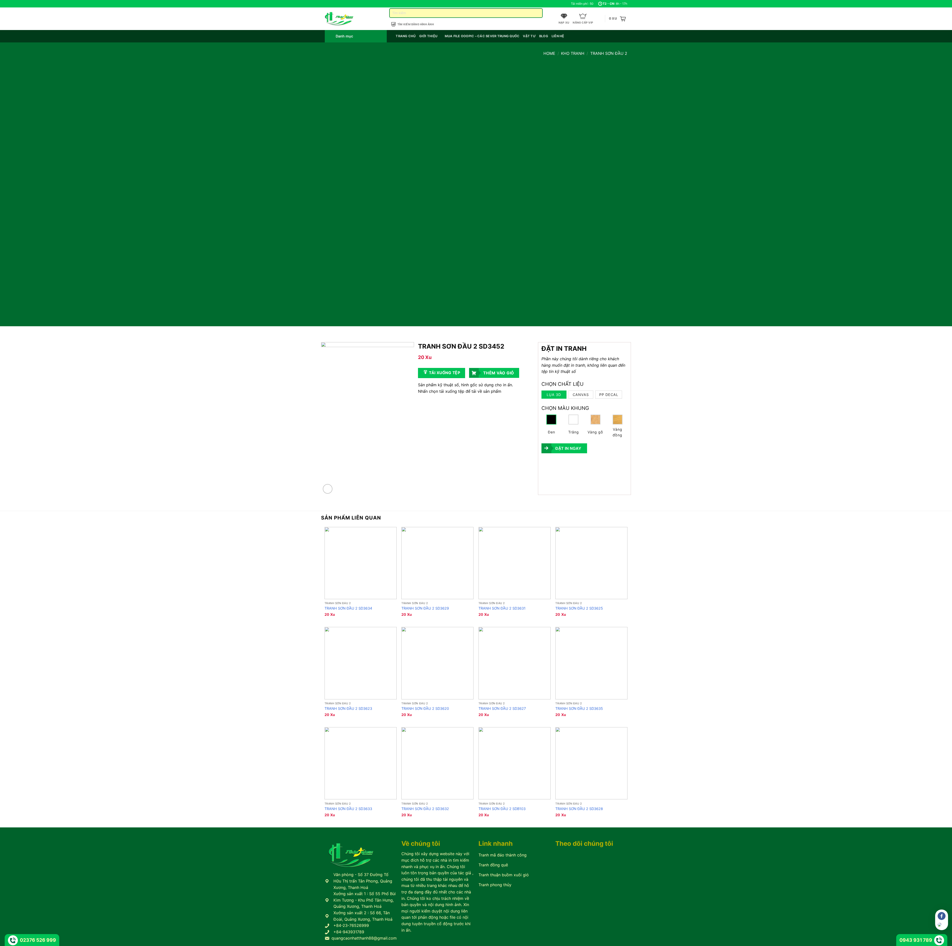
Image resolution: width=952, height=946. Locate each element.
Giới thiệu (428, 36)
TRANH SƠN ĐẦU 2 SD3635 (579, 708)
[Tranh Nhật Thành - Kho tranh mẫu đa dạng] (345, 19)
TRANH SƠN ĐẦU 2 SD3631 (502, 608)
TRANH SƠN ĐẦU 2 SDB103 (502, 809)
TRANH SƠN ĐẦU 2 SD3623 (348, 708)
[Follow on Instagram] (331, 3)
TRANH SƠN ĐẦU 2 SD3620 (425, 708)
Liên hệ (558, 36)
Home (549, 53)
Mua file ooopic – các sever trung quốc (482, 36)
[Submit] (537, 13)
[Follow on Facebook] (327, 3)
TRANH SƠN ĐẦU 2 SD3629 (425, 608)
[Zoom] (327, 489)
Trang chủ (406, 36)
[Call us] (341, 3)
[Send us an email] (336, 3)
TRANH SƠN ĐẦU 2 (608, 53)
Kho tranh (572, 53)
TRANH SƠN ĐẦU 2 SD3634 (348, 608)
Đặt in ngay (568, 448)
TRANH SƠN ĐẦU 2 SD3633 (348, 809)
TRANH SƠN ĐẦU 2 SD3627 (502, 708)
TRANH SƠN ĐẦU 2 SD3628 (579, 809)
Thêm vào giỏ (498, 372)
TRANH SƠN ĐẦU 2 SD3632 (425, 809)
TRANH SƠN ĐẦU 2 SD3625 (579, 608)
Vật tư (529, 36)
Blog (543, 36)
